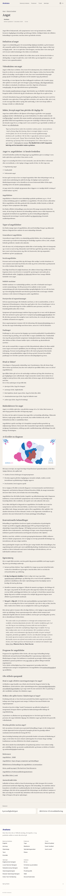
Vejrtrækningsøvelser (29, 849)
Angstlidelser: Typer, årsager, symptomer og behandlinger (21, 761)
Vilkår (25, 874)
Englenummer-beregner (9, 862)
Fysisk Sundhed (49, 846)
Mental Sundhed (11, 11)
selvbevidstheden (24, 185)
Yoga (25, 843)
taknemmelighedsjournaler (46, 686)
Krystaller (5, 855)
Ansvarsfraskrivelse (29, 877)
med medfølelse (32, 601)
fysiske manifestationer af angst (16, 91)
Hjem (4, 11)
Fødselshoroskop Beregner (10, 868)
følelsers (34, 45)
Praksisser (33, 3)
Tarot (4, 852)
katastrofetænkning (44, 323)
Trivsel (40, 3)
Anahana (6, 3)
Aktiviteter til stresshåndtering (51, 811)
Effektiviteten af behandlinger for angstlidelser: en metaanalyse (22, 764)
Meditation (27, 846)
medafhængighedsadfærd (44, 315)
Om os (25, 862)
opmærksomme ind (11, 578)
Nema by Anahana (24, 3)
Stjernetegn (6, 849)
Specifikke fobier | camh (10, 775)
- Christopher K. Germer (20, 143)
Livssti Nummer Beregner (10, 865)
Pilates (26, 852)
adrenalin (8, 87)
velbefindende (14, 125)
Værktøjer (46, 3)
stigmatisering (36, 216)
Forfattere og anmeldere (31, 865)
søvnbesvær (18, 253)
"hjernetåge (8, 118)
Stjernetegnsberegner (9, 871)
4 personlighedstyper (10, 811)
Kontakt (26, 868)
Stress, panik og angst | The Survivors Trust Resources (19, 768)
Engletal (5, 843)
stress (51, 80)
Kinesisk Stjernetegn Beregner (11, 874)
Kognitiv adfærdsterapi (22, 526)
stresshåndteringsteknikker (11, 689)
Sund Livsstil (48, 849)
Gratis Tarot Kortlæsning (9, 877)
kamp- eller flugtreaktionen (44, 83)
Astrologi (5, 846)
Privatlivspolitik (28, 871)
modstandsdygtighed (49, 668)
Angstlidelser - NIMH (9, 757)
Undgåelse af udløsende (24, 274)
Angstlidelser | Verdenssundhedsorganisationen (17, 772)
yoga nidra (28, 661)
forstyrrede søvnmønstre (42, 118)
